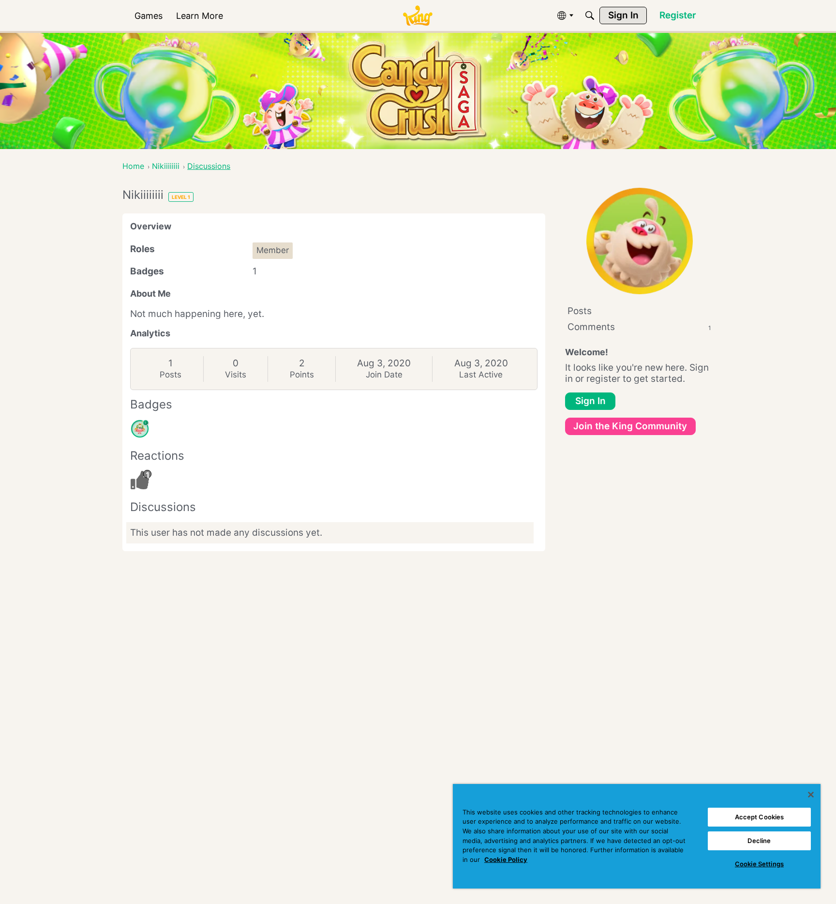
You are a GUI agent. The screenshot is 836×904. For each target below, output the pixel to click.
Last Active (481, 374)
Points (302, 374)
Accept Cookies (759, 817)
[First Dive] (140, 429)
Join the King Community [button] (630, 426)
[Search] (589, 15)
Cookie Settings (759, 864)
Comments (639, 326)
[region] (637, 836)
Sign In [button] (590, 401)
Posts (170, 374)
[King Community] (418, 15)
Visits (235, 374)
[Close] (811, 795)
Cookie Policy (505, 859)
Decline (759, 840)
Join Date (384, 374)
